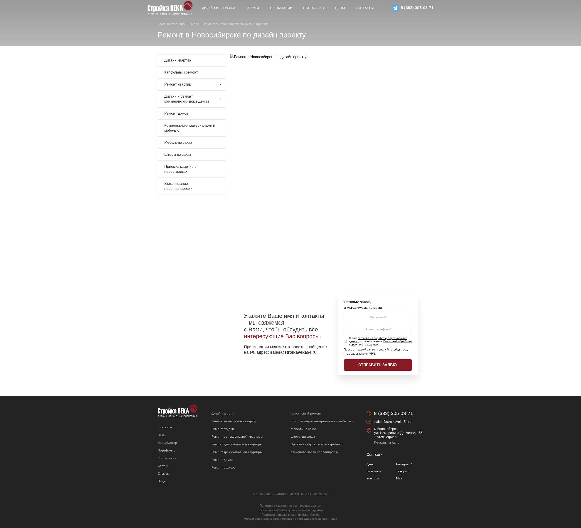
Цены (340, 8)
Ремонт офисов (224, 467)
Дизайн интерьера (218, 8)
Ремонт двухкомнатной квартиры (237, 444)
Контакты (365, 8)
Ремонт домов (176, 113)
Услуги (252, 8)
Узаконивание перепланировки (178, 186)
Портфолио (313, 8)
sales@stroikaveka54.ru (392, 422)
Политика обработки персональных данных (290, 505)
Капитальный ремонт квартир (234, 421)
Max (399, 478)
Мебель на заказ (178, 142)
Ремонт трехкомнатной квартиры (237, 452)
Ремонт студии (223, 429)
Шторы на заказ (177, 154)
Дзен (370, 464)
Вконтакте (374, 471)
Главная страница (171, 24)
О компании (281, 8)
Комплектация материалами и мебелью (189, 127)
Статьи (163, 466)
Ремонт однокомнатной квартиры (237, 436)
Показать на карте (386, 442)
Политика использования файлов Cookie (290, 514)
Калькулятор (167, 442)
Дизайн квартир (177, 60)
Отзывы (164, 473)
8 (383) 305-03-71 (417, 7)
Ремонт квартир (177, 84)
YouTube (373, 478)
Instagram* (404, 464)
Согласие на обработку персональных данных (291, 510)
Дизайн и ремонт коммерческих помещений (186, 98)
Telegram (402, 471)
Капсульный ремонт (181, 72)
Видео (194, 24)
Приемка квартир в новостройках (180, 169)
